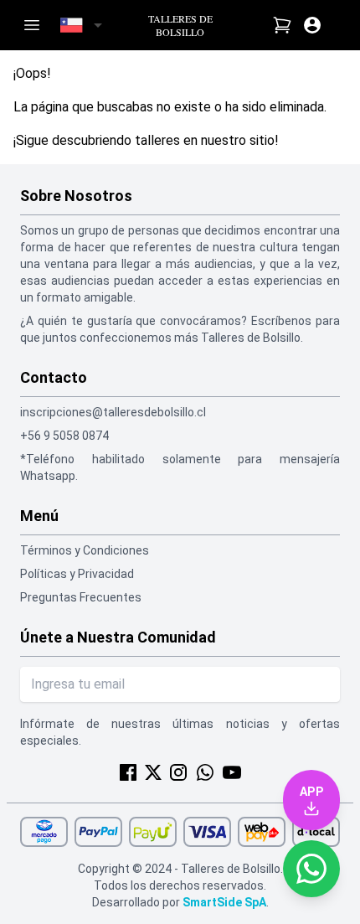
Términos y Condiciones (84, 550)
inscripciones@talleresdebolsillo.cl (113, 412)
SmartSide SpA (224, 902)
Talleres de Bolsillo (180, 25)
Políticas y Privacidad (77, 574)
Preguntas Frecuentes (80, 597)
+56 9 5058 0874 (64, 435)
